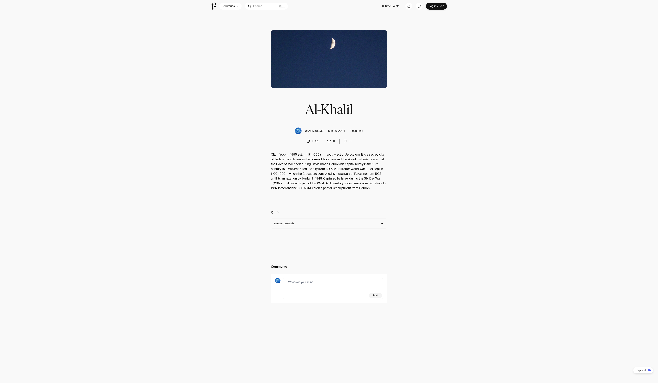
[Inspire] (330, 141)
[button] (266, 6)
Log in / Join (436, 6)
